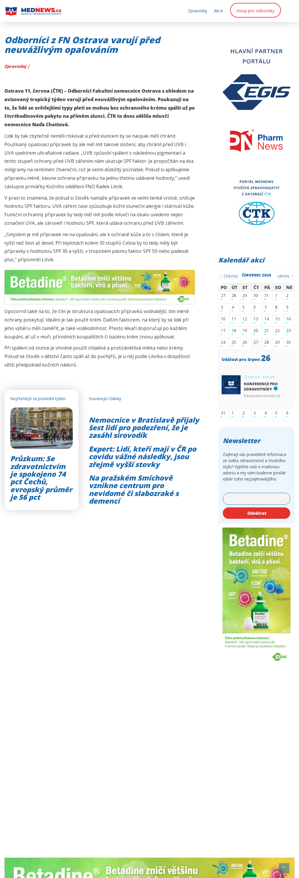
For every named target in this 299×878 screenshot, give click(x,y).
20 (255, 330)
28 (234, 295)
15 (277, 319)
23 (288, 330)
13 (255, 319)
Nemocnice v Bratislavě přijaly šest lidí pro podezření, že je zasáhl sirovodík (144, 427)
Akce (218, 10)
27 (223, 295)
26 (244, 342)
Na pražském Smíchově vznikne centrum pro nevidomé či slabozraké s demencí (134, 489)
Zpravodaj (197, 10)
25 (234, 342)
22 (277, 330)
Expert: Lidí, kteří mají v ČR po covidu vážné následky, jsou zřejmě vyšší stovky (142, 456)
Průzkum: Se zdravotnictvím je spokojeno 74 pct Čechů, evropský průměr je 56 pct (41, 478)
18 (234, 330)
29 (244, 295)
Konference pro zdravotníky (261, 386)
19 (244, 330)
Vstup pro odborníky (255, 10)
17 (223, 330)
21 (266, 330)
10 (223, 319)
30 (255, 295)
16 (288, 319)
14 (266, 319)
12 (244, 319)
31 (266, 295)
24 (223, 342)
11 (234, 319)
